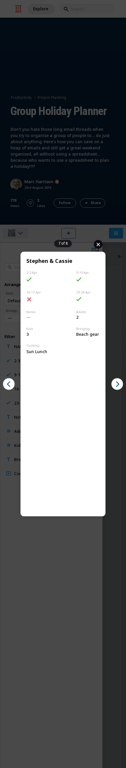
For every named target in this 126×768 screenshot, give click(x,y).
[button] (9, 384)
